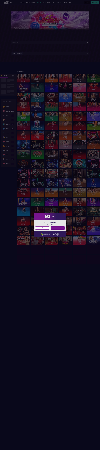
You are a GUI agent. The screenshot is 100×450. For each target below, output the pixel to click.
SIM (58, 228)
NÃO (42, 228)
